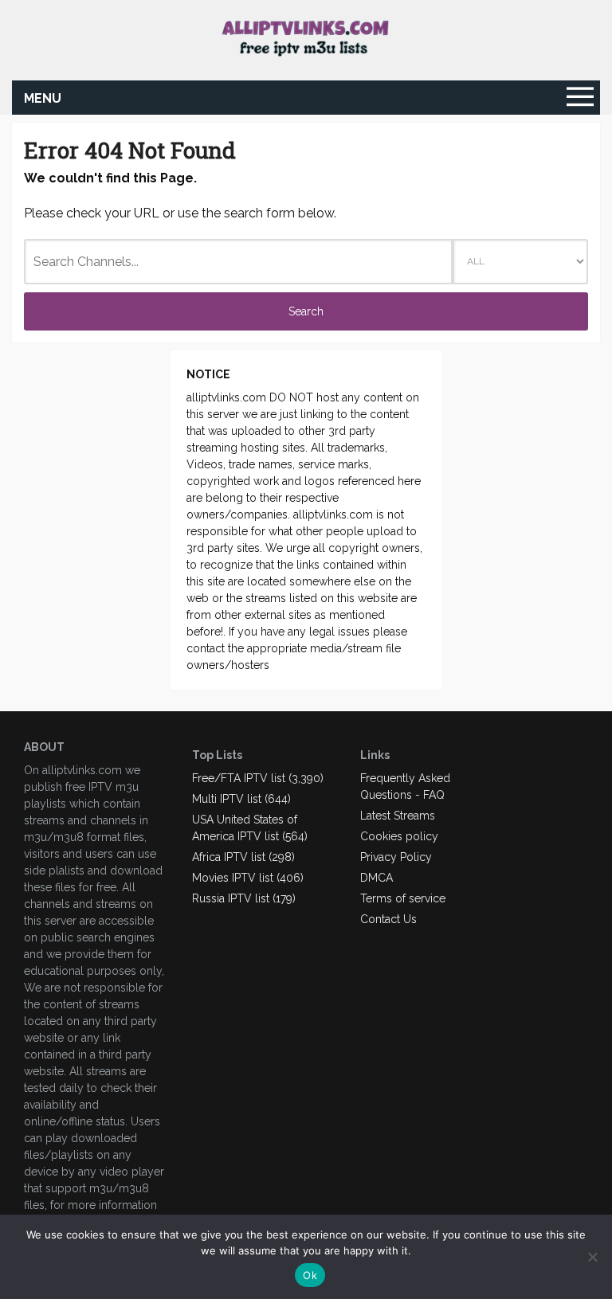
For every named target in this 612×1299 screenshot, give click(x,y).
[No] (592, 1257)
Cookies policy (399, 836)
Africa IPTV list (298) (243, 857)
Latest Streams (397, 815)
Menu (42, 98)
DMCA (376, 877)
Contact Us (388, 919)
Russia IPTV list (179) (244, 898)
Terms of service (402, 898)
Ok (310, 1275)
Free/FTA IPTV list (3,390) (258, 778)
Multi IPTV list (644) (241, 798)
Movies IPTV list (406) (248, 877)
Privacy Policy (396, 857)
